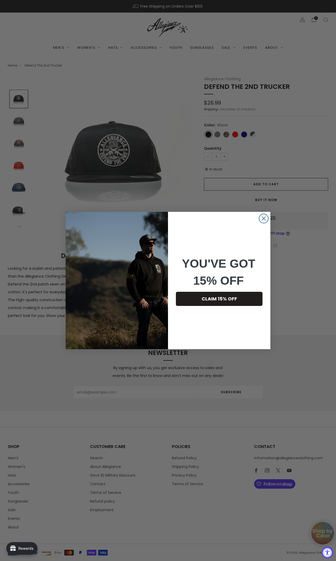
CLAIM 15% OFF (219, 298)
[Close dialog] (263, 218)
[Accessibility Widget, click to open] (327, 552)
